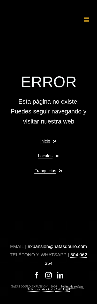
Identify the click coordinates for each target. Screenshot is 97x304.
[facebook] (37, 275)
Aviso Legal (63, 289)
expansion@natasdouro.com (57, 246)
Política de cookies (73, 286)
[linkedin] (60, 275)
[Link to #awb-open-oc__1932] (86, 19)
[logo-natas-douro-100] (27, 9)
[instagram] (48, 275)
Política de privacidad (40, 289)
